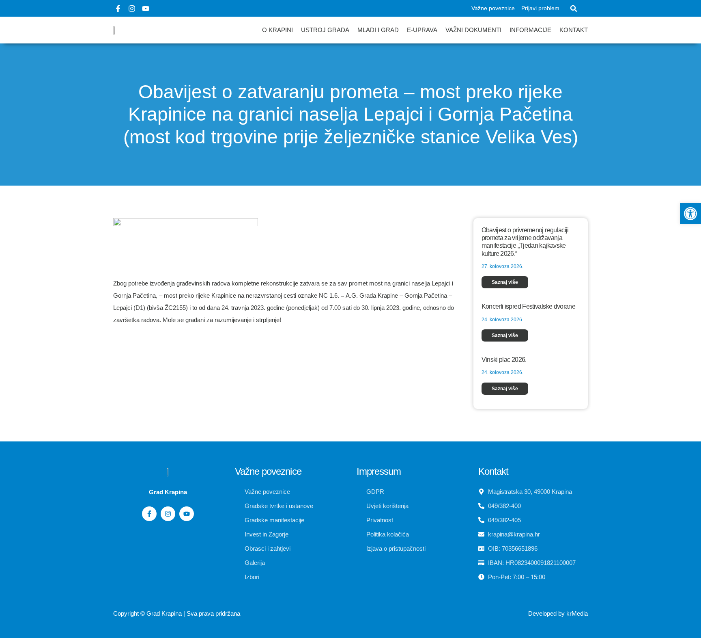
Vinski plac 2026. (504, 359)
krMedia (577, 613)
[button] (574, 8)
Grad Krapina (164, 613)
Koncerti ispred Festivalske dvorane (529, 306)
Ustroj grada (325, 29)
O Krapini (277, 29)
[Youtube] (146, 8)
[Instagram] (132, 8)
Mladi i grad (378, 29)
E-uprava (422, 29)
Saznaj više (505, 282)
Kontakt (573, 29)
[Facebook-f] (118, 8)
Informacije (530, 29)
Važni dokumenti (473, 29)
